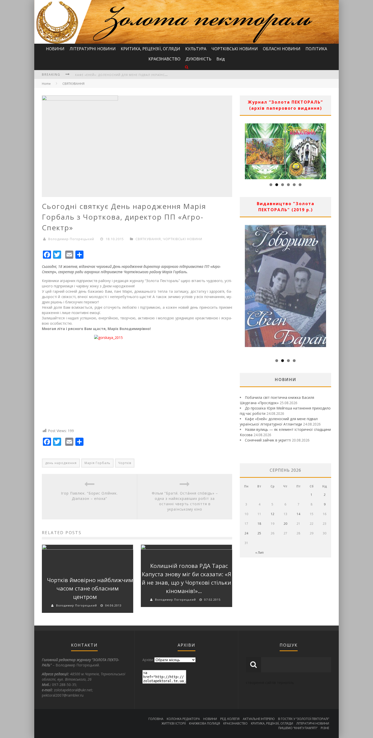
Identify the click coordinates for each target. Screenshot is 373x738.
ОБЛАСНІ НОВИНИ (281, 49)
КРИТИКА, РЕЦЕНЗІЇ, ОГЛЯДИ (150, 49)
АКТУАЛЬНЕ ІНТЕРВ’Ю (259, 719)
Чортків (124, 463)
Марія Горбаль (97, 463)
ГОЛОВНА (155, 719)
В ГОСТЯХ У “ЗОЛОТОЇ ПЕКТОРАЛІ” (303, 719)
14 (298, 514)
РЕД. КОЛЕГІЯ (230, 719)
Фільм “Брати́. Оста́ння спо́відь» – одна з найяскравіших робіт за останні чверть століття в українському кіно (185, 501)
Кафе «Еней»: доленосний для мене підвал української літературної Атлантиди (146, 75)
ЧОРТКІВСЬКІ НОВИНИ (234, 49)
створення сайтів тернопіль (270, 682)
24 (246, 533)
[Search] (186, 66)
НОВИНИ (55, 49)
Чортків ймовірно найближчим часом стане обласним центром (90, 588)
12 (272, 514)
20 (285, 523)
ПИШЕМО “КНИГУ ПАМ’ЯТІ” (297, 728)
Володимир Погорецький (71, 239)
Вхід (220, 59)
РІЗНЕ (325, 728)
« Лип (259, 552)
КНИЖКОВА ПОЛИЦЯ (204, 723)
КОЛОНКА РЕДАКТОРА (183, 719)
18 (259, 523)
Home (46, 83)
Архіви (147, 659)
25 (259, 533)
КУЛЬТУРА (195, 49)
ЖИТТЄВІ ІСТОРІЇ (173, 723)
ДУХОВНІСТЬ (198, 59)
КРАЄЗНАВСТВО (164, 59)
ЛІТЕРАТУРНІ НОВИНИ (93, 49)
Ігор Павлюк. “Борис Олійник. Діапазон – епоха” (89, 496)
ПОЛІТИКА (316, 49)
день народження (61, 463)
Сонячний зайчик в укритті (268, 440)
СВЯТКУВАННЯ (73, 83)
